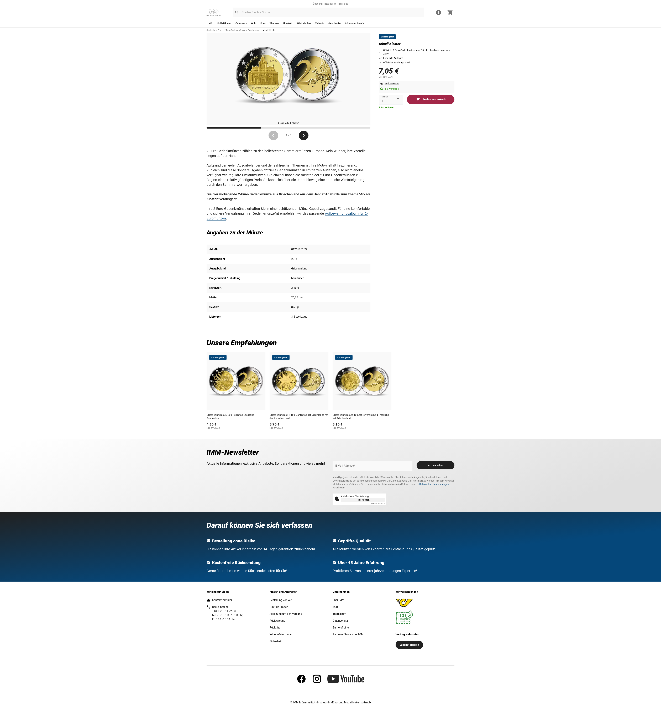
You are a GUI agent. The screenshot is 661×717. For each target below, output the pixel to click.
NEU (211, 23)
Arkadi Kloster (269, 30)
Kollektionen (224, 23)
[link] (214, 12)
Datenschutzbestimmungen (434, 484)
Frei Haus (343, 3)
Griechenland (254, 30)
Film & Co (288, 23)
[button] (237, 12)
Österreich (241, 23)
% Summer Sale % (354, 23)
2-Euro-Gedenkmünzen (234, 30)
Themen (274, 23)
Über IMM (318, 3)
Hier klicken (363, 499)
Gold (253, 23)
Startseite (211, 30)
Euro (262, 23)
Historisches (304, 23)
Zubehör (319, 23)
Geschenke (334, 23)
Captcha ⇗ (378, 503)
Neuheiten (330, 3)
